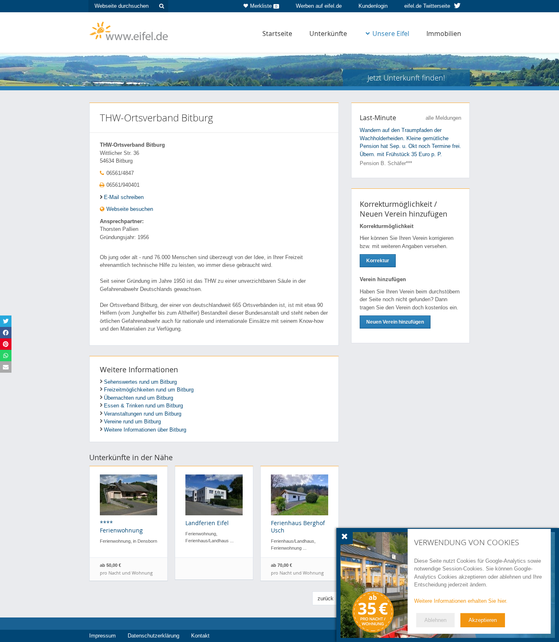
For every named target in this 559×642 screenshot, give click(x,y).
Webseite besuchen (129, 209)
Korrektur (377, 261)
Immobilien (443, 33)
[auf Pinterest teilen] (5, 344)
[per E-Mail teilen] (5, 367)
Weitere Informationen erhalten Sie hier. (460, 601)
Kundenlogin (373, 6)
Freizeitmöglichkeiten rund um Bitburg (149, 390)
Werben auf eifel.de (319, 6)
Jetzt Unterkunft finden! (406, 78)
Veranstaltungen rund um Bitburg (142, 414)
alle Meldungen (443, 118)
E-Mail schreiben (124, 197)
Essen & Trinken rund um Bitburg (143, 406)
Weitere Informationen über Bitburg (145, 430)
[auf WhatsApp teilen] (5, 355)
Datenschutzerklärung (153, 636)
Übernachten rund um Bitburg (138, 398)
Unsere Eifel (390, 33)
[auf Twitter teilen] (5, 321)
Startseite (277, 33)
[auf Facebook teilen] (5, 332)
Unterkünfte (328, 33)
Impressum (102, 636)
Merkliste (263, 6)
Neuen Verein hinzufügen (395, 322)
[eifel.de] (129, 30)
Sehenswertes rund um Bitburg (140, 382)
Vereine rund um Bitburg (132, 421)
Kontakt (200, 636)
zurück (326, 598)
